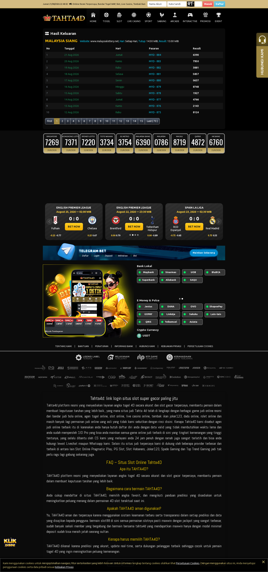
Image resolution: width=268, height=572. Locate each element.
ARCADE (174, 21)
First (49, 121)
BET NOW (70, 226)
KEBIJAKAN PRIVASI (171, 346)
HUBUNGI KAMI (147, 346)
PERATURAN (101, 346)
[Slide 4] (138, 235)
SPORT (148, 21)
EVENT (218, 21)
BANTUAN (83, 346)
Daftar (220, 4)
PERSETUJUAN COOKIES (200, 346)
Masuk (208, 4)
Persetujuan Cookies (187, 563)
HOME (93, 21)
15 (141, 121)
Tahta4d (51, 405)
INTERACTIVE (190, 21)
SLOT (119, 21)
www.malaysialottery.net (104, 41)
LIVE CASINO (134, 21)
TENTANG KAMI (63, 346)
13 (127, 121)
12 (120, 121)
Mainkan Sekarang (204, 253)
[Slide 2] (132, 235)
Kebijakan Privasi (64, 567)
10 (106, 121)
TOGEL (106, 21)
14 (134, 121)
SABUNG (161, 21)
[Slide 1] (130, 235)
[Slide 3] (135, 235)
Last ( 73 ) (152, 121)
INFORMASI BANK (124, 346)
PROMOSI (205, 21)
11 (113, 121)
